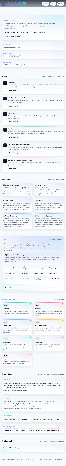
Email (4, 448)
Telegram (18, 448)
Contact (60, 3)
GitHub (11, 448)
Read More (12, 90)
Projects (45, 3)
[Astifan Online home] (14, 3)
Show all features (10, 288)
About (53, 3)
